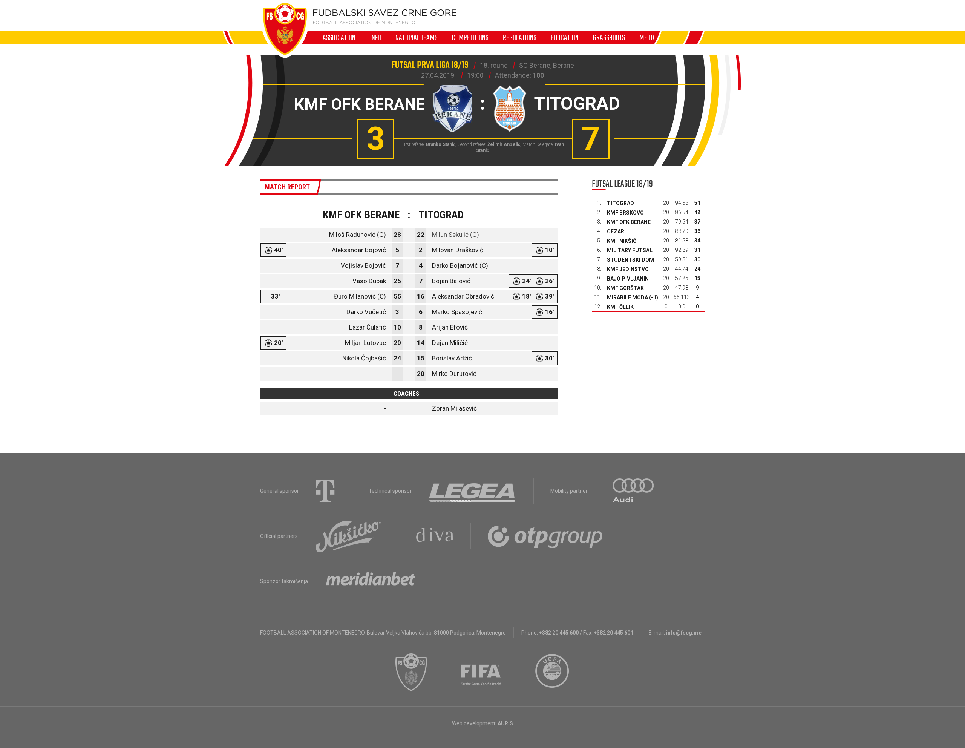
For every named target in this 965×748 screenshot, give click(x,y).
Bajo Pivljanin (628, 279)
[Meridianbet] (371, 581)
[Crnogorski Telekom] (325, 491)
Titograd (620, 203)
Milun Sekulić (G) (455, 234)
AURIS (505, 723)
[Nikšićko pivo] (348, 536)
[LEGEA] (472, 491)
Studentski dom (630, 260)
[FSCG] (411, 672)
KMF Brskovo (625, 213)
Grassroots (609, 37)
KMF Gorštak (625, 288)
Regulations (519, 37)
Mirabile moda (627, 297)
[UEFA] (552, 672)
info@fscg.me (684, 633)
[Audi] (634, 491)
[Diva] (435, 536)
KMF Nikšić (621, 241)
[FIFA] (481, 672)
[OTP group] (545, 536)
